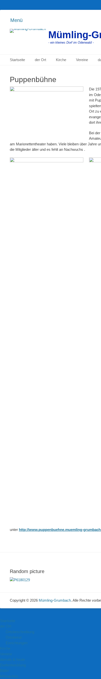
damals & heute (12, 659)
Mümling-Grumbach (55, 600)
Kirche (61, 60)
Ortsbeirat (14, 637)
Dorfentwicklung (13, 665)
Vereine (82, 60)
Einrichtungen (16, 643)
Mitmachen (9, 676)
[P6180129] (20, 580)
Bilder (4, 670)
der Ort (40, 60)
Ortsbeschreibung (20, 632)
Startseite (17, 60)
